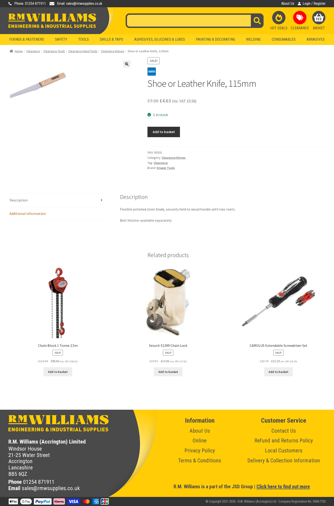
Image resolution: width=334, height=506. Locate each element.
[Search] (257, 20)
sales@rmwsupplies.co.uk (51, 488)
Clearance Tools (54, 51)
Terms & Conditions (199, 460)
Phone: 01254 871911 (30, 4)
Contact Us (284, 431)
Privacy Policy (199, 450)
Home (19, 51)
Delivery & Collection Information (283, 460)
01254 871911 (39, 482)
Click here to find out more (283, 486)
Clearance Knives (112, 51)
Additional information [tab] (28, 213)
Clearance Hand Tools (82, 51)
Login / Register (314, 4)
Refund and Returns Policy (283, 440)
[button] (126, 64)
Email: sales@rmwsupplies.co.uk (79, 4)
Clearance (33, 51)
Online (200, 440)
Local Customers (283, 450)
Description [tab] (19, 200)
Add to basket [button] (58, 372)
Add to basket (164, 131)
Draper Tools (166, 168)
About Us (287, 4)
